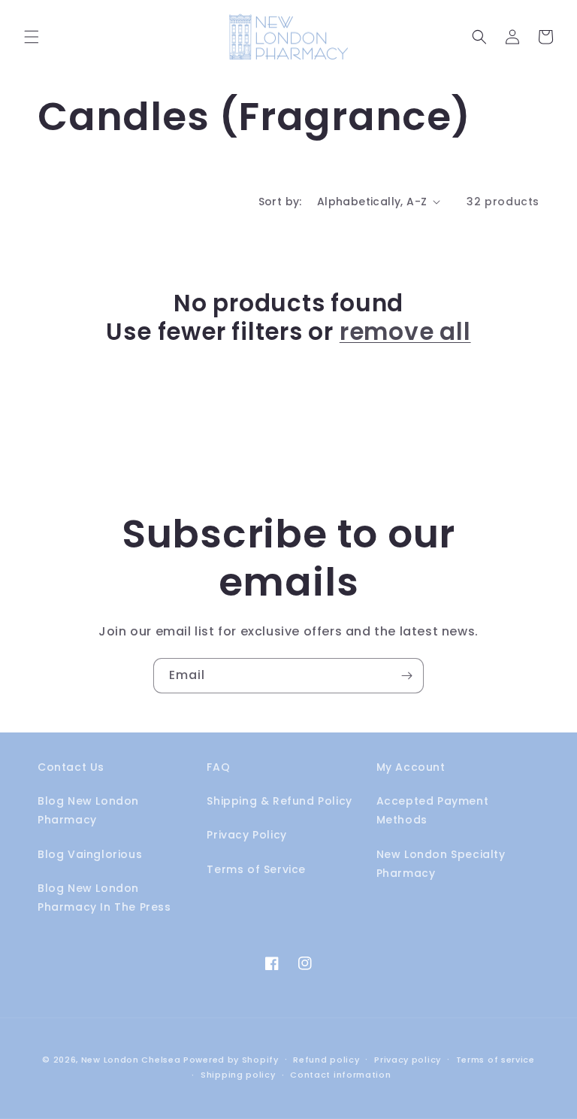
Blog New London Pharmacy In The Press (104, 897)
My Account (411, 767)
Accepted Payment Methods (432, 810)
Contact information (340, 1075)
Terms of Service (256, 869)
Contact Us (71, 767)
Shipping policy (238, 1075)
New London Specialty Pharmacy (441, 864)
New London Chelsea (131, 1060)
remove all (405, 331)
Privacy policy (407, 1060)
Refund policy (326, 1060)
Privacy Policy (246, 834)
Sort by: (280, 201)
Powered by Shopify (231, 1060)
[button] (31, 36)
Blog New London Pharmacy (88, 810)
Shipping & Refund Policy (279, 800)
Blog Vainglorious (90, 854)
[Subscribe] (406, 675)
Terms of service (495, 1060)
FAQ (218, 767)
